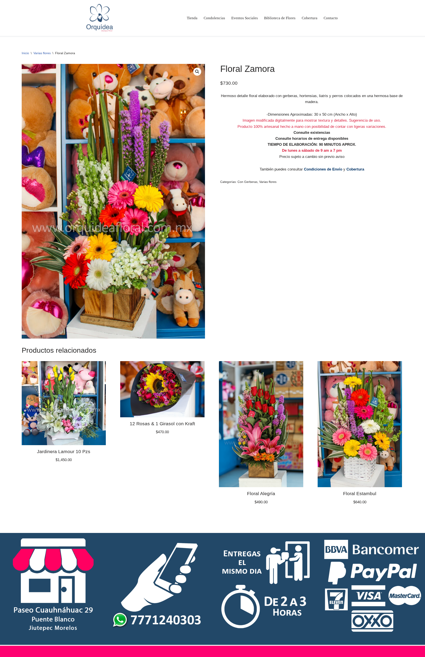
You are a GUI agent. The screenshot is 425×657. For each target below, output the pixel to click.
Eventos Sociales (244, 18)
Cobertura (309, 18)
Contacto (331, 18)
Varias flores (42, 53)
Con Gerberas (247, 182)
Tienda (192, 18)
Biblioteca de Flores (280, 18)
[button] (197, 72)
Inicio (25, 53)
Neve (90, 651)
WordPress (135, 651)
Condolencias (214, 18)
